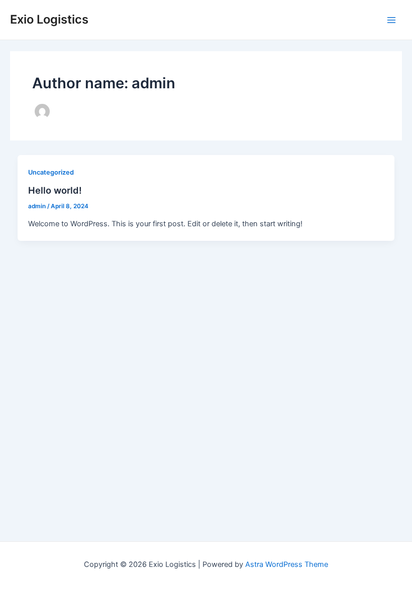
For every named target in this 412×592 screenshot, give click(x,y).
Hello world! (55, 190)
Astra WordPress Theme (286, 564)
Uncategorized (51, 172)
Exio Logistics (49, 19)
